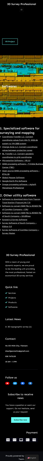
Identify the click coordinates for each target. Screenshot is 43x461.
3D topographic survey (18, 327)
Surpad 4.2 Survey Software (14, 219)
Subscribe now (20, 420)
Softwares (12, 307)
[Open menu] (21, 10)
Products (12, 302)
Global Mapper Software (13, 177)
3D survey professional (21, 4)
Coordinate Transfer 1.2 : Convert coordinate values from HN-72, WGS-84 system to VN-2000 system (20, 140)
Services (12, 293)
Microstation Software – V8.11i (16, 160)
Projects (12, 298)
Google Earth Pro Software (14, 181)
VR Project (10, 41)
